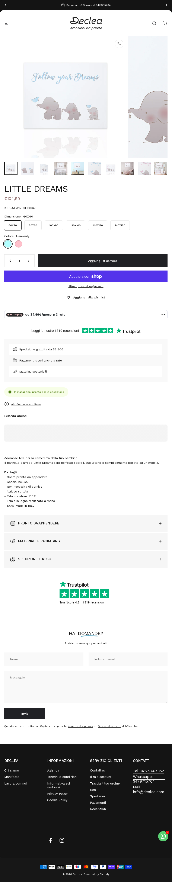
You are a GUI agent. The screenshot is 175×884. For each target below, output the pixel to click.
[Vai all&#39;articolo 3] (44, 168)
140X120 (98, 225)
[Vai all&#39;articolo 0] (11, 168)
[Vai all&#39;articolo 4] (60, 168)
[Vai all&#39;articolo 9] (144, 168)
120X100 (75, 225)
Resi (93, 790)
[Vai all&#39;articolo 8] (127, 168)
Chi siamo (11, 770)
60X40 (13, 225)
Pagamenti (98, 803)
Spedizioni (97, 796)
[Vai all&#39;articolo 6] (94, 168)
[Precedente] (6, 5)
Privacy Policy (57, 794)
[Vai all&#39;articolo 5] (77, 168)
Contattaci (97, 770)
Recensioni (98, 809)
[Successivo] (166, 5)
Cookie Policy (57, 800)
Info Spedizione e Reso (26, 404)
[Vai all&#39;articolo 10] (160, 168)
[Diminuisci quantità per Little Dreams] (9, 261)
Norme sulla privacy (80, 726)
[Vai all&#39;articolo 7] (110, 168)
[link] (148, 771)
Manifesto (11, 777)
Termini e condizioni (62, 777)
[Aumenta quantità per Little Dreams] (29, 261)
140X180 (120, 225)
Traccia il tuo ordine (105, 783)
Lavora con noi (15, 783)
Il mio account (100, 777)
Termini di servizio (109, 726)
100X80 (53, 225)
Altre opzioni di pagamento (86, 286)
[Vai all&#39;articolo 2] (27, 168)
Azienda (53, 770)
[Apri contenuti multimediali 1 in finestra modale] (119, 44)
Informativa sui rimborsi (58, 785)
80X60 (33, 225)
